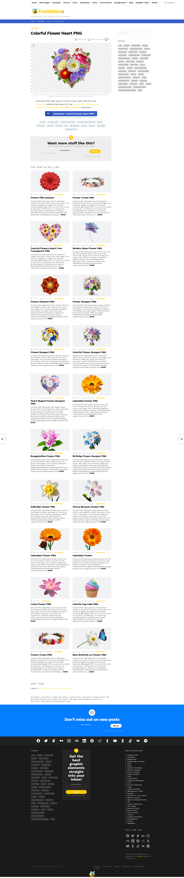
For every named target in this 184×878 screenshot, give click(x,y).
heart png (59, 125)
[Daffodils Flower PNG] (50, 490)
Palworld (137, 77)
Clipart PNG (146, 55)
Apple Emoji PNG (136, 49)
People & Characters (134, 804)
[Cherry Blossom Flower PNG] (92, 490)
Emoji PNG (144, 58)
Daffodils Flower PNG (43, 506)
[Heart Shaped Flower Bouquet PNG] (50, 385)
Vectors (66, 3)
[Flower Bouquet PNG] (92, 285)
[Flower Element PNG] (50, 285)
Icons (75, 3)
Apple (145, 45)
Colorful (42, 122)
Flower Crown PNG (83, 197)
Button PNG (133, 52)
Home (34, 3)
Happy (130, 68)
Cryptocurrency (125, 58)
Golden (122, 68)
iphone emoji (124, 74)
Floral (122, 61)
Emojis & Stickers (133, 772)
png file (84, 125)
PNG (66, 125)
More (63, 215)
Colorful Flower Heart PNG (86, 122)
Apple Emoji (124, 49)
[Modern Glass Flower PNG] (92, 232)
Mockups (56, 3)
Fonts (94, 3)
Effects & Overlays (134, 770)
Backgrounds (120, 3)
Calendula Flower (82, 555)
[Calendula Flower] (92, 539)
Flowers (140, 61)
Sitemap (116, 866)
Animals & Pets (132, 755)
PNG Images (44, 3)
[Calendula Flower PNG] (92, 385)
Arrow (148, 49)
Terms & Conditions (138, 866)
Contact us (141, 856)
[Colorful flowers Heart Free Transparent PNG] (50, 232)
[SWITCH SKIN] (165, 2)
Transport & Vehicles (134, 817)
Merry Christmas (125, 77)
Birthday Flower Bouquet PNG (89, 456)
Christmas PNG (134, 55)
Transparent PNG (140, 87)
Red (142, 84)
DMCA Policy (126, 866)
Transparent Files (71, 129)
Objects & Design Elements (137, 800)
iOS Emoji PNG (143, 71)
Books (154, 3)
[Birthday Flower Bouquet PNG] (92, 440)
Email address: (65, 150)
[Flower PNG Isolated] (50, 181)
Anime (127, 45)
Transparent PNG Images (127, 90)
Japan (134, 74)
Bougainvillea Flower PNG (45, 456)
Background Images (56, 107)
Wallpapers (131, 823)
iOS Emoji (133, 71)
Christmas (123, 55)
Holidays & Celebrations (135, 780)
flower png (40, 125)
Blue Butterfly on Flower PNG (89, 654)
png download (74, 125)
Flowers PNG (124, 64)
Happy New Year (141, 68)
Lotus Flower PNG (41, 604)
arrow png (123, 52)
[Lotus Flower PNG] (50, 588)
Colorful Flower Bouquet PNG (89, 352)
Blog (131, 3)
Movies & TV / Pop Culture (136, 795)
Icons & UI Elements (134, 785)
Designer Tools (142, 3)
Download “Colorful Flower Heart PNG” (74, 113)
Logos (129, 787)
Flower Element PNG (42, 301)
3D (121, 45)
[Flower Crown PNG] (92, 181)
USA (140, 90)
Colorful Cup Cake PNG (85, 604)
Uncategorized (132, 819)
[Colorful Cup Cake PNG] (92, 588)
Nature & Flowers (133, 797)
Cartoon (143, 52)
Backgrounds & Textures (136, 761)
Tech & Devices (132, 812)
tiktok (149, 84)
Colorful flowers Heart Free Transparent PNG (46, 249)
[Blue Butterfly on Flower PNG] (92, 638)
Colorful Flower (53, 122)
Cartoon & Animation (134, 768)
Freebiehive (41, 104)
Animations (85, 3)
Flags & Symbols (133, 774)
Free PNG (50, 125)
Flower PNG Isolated (42, 197)
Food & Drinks (132, 778)
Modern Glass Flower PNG (87, 248)
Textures (130, 815)
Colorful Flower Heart (68, 122)
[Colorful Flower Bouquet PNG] (92, 336)
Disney (135, 58)
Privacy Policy (107, 866)
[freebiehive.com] (92, 874)
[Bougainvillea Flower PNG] (50, 440)
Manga (141, 74)
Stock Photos (106, 3)
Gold (143, 64)
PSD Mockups (74, 107)
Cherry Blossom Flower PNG (88, 506)
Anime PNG (136, 45)
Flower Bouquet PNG (84, 301)
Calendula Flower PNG (85, 401)
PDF (128, 802)
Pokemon (134, 84)
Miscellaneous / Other (135, 791)
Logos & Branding (133, 789)
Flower (100, 122)
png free (92, 125)
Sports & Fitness (133, 808)
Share (33, 45)
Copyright (97, 868)
